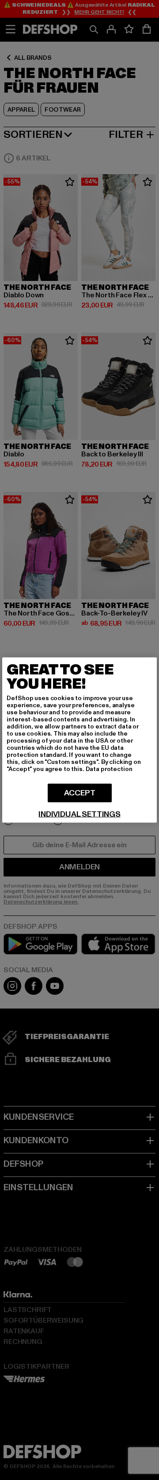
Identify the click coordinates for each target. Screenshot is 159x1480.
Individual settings (79, 814)
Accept (79, 792)
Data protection (109, 769)
